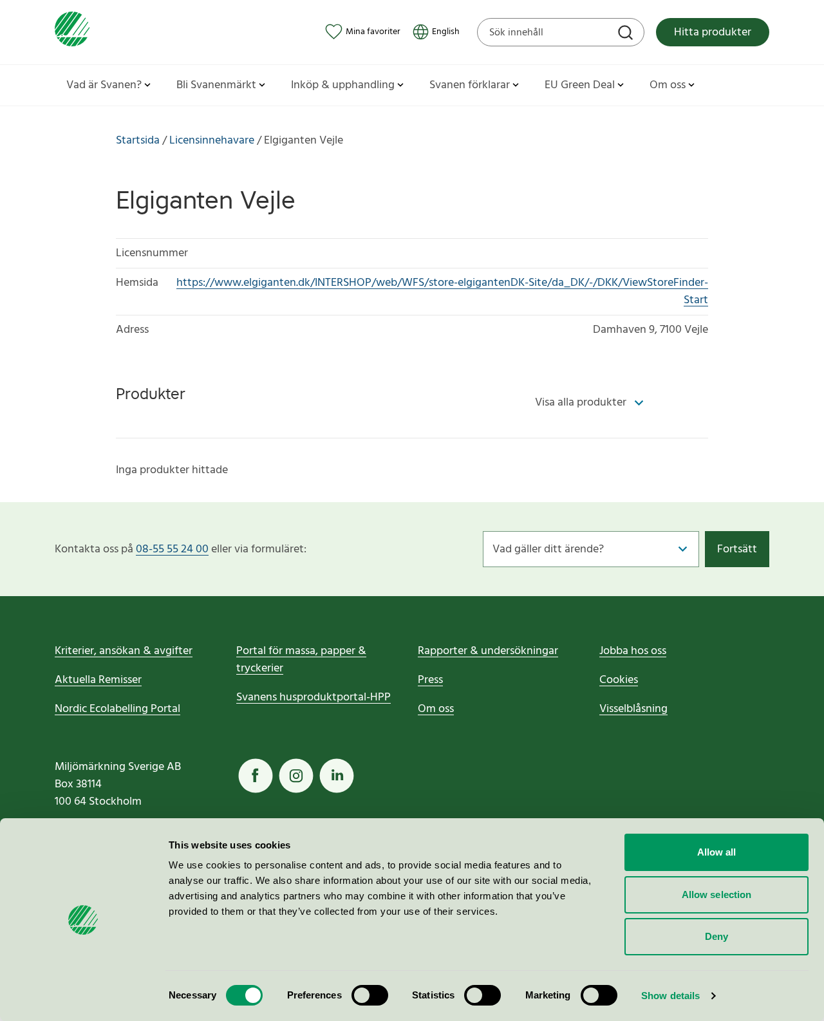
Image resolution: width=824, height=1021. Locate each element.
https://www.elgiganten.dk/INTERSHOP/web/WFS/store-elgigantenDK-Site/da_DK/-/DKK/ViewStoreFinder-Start (442, 292)
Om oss (436, 709)
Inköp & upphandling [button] (343, 85)
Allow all (716, 852)
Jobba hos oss (632, 651)
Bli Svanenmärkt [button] (216, 85)
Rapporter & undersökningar (488, 651)
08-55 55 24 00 (172, 549)
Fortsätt (737, 549)
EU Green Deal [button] (580, 85)
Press (430, 680)
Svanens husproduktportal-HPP (313, 697)
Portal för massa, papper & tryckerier (301, 660)
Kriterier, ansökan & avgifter (123, 651)
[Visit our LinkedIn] (336, 775)
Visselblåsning (633, 709)
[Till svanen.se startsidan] (72, 32)
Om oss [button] (668, 85)
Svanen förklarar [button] (469, 85)
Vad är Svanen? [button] (104, 85)
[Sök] (627, 34)
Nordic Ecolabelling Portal (117, 709)
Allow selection (717, 894)
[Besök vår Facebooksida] (255, 775)
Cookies (618, 680)
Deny (716, 936)
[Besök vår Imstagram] (296, 775)
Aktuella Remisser (98, 680)
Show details (670, 995)
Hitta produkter (712, 32)
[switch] (369, 995)
